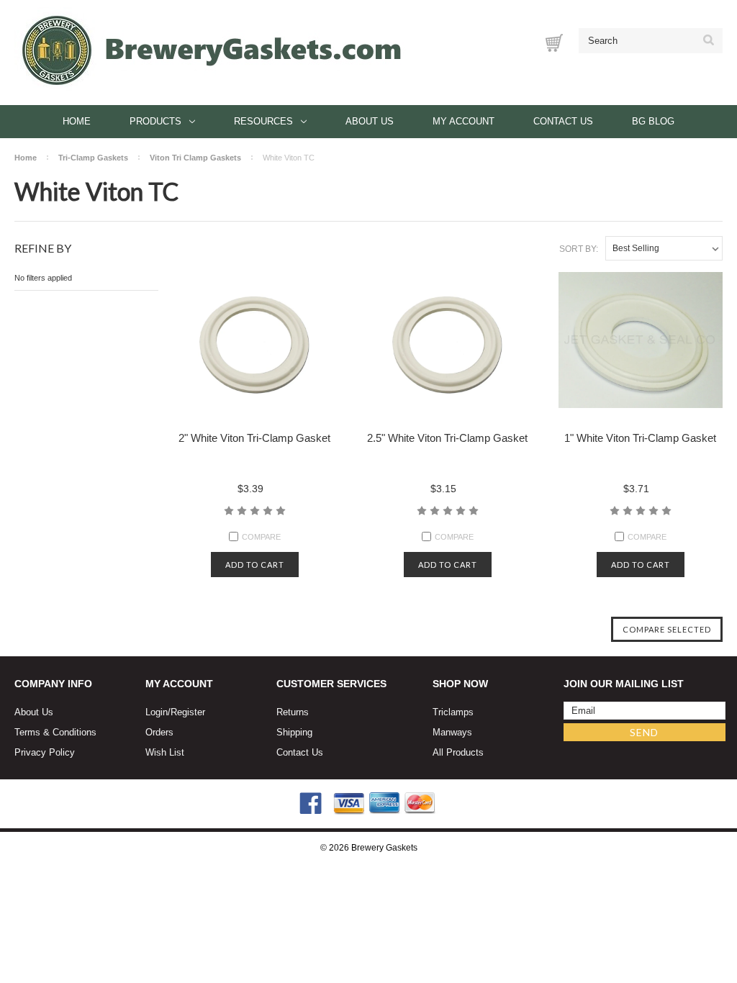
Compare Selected (667, 629)
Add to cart (254, 564)
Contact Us (563, 121)
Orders (159, 732)
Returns (292, 712)
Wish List (164, 752)
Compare (261, 537)
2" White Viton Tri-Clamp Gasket (254, 438)
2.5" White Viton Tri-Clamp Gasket (447, 438)
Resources (263, 121)
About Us (369, 121)
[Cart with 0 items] (554, 43)
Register (188, 712)
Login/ (158, 712)
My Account (463, 121)
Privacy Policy (44, 752)
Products (155, 121)
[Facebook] (310, 803)
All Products (458, 752)
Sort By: (578, 249)
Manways (452, 732)
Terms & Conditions (55, 732)
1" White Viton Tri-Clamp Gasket (640, 438)
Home (77, 121)
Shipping (294, 732)
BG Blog (653, 121)
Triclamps (453, 712)
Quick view (254, 343)
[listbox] (664, 248)
